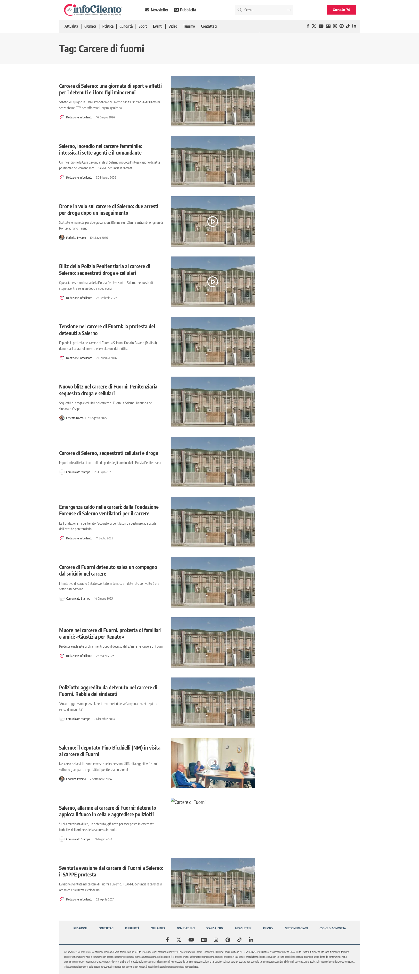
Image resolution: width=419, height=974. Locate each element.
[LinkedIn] (354, 26)
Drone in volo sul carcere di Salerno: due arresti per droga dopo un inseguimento (108, 209)
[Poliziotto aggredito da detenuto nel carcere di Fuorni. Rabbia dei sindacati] (213, 702)
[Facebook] (308, 26)
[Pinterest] (341, 26)
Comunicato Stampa (78, 472)
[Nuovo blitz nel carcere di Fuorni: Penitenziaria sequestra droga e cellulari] (213, 402)
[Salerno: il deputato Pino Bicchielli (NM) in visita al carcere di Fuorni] (213, 763)
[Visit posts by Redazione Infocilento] (61, 117)
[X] (314, 26)
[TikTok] (348, 26)
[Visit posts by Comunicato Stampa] (61, 472)
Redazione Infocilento (79, 117)
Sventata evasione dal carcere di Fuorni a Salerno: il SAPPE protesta (111, 871)
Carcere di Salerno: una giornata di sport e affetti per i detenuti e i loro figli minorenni (110, 89)
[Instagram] (335, 26)
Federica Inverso (76, 237)
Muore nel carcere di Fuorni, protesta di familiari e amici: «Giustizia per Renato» (110, 633)
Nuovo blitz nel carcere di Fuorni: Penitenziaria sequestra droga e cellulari (108, 389)
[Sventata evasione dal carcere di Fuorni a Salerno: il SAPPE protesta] (213, 883)
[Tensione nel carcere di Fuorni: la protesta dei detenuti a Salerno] (213, 342)
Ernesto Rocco (74, 418)
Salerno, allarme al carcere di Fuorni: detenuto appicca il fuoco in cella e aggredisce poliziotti (107, 810)
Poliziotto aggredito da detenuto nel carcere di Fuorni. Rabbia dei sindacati (108, 690)
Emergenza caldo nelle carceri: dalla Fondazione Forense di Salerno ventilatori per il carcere (109, 510)
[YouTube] (321, 26)
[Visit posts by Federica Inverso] (61, 237)
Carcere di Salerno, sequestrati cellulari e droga (108, 453)
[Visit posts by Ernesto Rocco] (61, 418)
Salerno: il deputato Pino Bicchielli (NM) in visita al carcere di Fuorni (110, 750)
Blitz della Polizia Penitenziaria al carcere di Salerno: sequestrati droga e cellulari (104, 269)
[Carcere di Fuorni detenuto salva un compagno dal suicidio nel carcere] (213, 582)
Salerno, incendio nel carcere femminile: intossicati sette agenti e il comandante (100, 149)
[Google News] (328, 26)
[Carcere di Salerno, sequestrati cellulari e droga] (213, 462)
